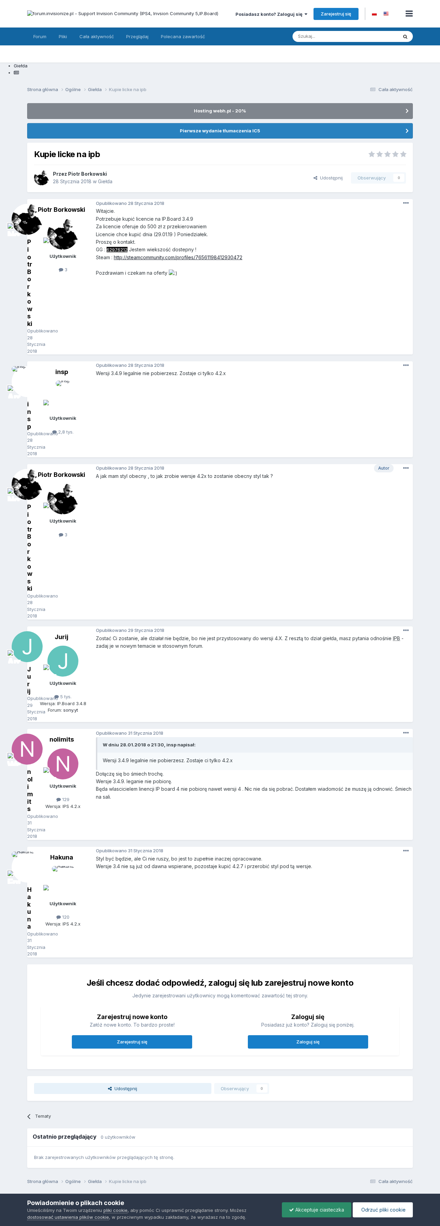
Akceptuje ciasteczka (319, 1210)
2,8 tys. (65, 432)
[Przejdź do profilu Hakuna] (62, 881)
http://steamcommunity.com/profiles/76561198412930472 (178, 257)
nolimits (62, 739)
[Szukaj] (405, 36)
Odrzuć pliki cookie (383, 1210)
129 (65, 799)
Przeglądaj (137, 36)
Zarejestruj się (336, 14)
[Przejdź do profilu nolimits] (62, 763)
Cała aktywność (96, 36)
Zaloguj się (308, 1041)
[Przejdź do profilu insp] (62, 396)
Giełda (105, 181)
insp (61, 371)
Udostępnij (330, 177)
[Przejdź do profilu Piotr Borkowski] (41, 177)
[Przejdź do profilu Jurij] (62, 661)
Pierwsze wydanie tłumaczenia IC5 (220, 130)
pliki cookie (115, 1210)
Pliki (63, 36)
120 (65, 917)
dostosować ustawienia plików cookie (68, 1217)
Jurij (61, 637)
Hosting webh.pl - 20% (220, 110)
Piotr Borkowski (61, 209)
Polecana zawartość (183, 36)
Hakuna (61, 857)
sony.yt (70, 710)
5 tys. (65, 696)
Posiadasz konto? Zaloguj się (270, 14)
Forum (39, 36)
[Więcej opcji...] (406, 203)
